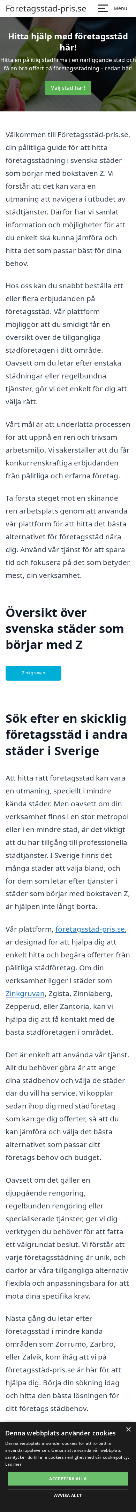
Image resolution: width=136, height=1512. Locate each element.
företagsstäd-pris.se (90, 929)
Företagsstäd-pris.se (46, 8)
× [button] (128, 1429)
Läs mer (13, 1464)
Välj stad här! (68, 88)
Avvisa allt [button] (68, 1495)
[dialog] (68, 1467)
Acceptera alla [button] (68, 1479)
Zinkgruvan (33, 673)
